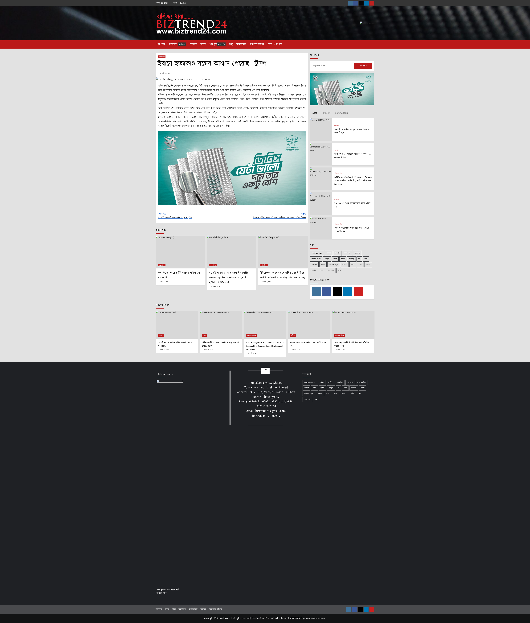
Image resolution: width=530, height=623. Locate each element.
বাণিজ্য (323, 265)
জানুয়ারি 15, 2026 (165, 73)
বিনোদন (193, 44)
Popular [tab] (325, 113)
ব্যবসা (203, 44)
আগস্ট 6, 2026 (164, 282)
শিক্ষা (322, 270)
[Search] (372, 44)
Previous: (175, 215)
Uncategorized (317, 253)
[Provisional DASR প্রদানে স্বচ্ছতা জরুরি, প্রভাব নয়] (321, 196)
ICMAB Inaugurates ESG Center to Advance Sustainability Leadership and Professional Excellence (353, 180)
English (183, 3)
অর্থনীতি (337, 253)
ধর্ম (359, 259)
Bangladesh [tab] (341, 113)
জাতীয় (343, 259)
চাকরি (335, 259)
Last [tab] (314, 113)
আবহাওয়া (357, 253)
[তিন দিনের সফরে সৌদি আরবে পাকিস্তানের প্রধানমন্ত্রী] (180, 252)
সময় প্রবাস (331, 270)
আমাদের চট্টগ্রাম (257, 44)
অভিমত (336, 199)
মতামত (368, 265)
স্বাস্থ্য (231, 44)
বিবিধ (352, 265)
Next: (279, 215)
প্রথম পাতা (160, 44)
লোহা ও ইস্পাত (275, 44)
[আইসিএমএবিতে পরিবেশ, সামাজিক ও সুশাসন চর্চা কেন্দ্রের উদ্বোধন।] (321, 147)
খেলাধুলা (217, 44)
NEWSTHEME (296, 618)
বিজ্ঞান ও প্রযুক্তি (333, 265)
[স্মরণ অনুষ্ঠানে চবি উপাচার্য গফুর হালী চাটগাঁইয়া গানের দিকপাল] (321, 220)
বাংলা (175, 3)
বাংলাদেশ (177, 44)
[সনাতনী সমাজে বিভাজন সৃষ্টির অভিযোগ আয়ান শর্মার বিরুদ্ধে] (320, 120)
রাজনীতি (314, 270)
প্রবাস (365, 259)
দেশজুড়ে (336, 125)
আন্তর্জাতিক (241, 44)
